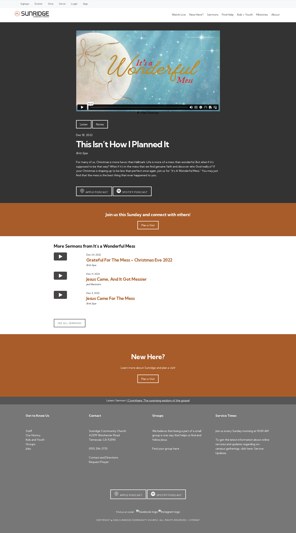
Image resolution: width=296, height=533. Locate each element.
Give (50, 3)
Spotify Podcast (134, 192)
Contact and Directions (103, 457)
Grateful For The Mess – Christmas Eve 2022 (129, 260)
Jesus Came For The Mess (110, 298)
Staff (29, 431)
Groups (30, 444)
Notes (100, 124)
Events (38, 3)
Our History (33, 435)
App (85, 3)
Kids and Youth (35, 439)
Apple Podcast (96, 192)
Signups (25, 3)
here (176, 448)
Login (74, 3)
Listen (84, 124)
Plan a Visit (148, 225)
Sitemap (194, 520)
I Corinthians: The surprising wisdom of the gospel (158, 400)
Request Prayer (99, 462)
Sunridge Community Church (32, 14)
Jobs (28, 448)
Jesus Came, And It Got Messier (116, 279)
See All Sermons (70, 323)
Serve (62, 3)
